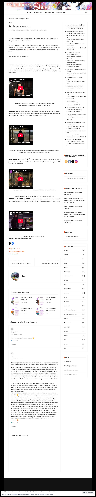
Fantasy (66, 293)
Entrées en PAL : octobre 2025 (75, 107)
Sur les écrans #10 (13, 254)
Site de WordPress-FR (70, 374)
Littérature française (70, 314)
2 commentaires (42, 30)
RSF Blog (73, 39)
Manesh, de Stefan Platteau (50, 263)
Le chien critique (75, 103)
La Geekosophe (75, 48)
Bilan (65, 263)
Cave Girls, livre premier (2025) (76, 25)
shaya (34, 30)
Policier (66, 331)
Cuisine (66, 280)
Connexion (67, 361)
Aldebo (73, 56)
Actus (66, 250)
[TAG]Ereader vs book (14, 249)
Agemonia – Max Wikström (74, 86)
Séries (16, 18)
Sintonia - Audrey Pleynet (74, 139)
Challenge (67, 272)
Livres (66, 318)
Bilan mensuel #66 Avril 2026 (26, 309)
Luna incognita (71, 101)
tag (65, 348)
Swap (66, 344)
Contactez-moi (61, 12)
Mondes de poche (76, 64)
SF (65, 340)
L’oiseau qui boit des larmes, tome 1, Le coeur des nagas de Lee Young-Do (74, 200)
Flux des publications (70, 366)
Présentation (38, 12)
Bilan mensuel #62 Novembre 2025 (51, 309)
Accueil (29, 12)
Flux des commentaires (71, 370)
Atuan (66, 255)
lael (12, 357)
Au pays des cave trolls (77, 126)
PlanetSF (67, 327)
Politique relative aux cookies (46, 494)
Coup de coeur (68, 276)
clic (27, 50)
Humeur (66, 301)
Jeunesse (67, 306)
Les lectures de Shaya (48, 6)
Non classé (67, 323)
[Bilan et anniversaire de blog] (17, 251)
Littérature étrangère (70, 310)
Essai (65, 284)
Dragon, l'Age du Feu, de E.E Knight (20, 263)
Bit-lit (66, 267)
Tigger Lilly (14, 332)
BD (65, 259)
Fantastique (67, 289)
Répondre (13, 344)
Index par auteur (49, 12)
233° (72, 81)
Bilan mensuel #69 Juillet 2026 (26, 299)
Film (65, 297)
